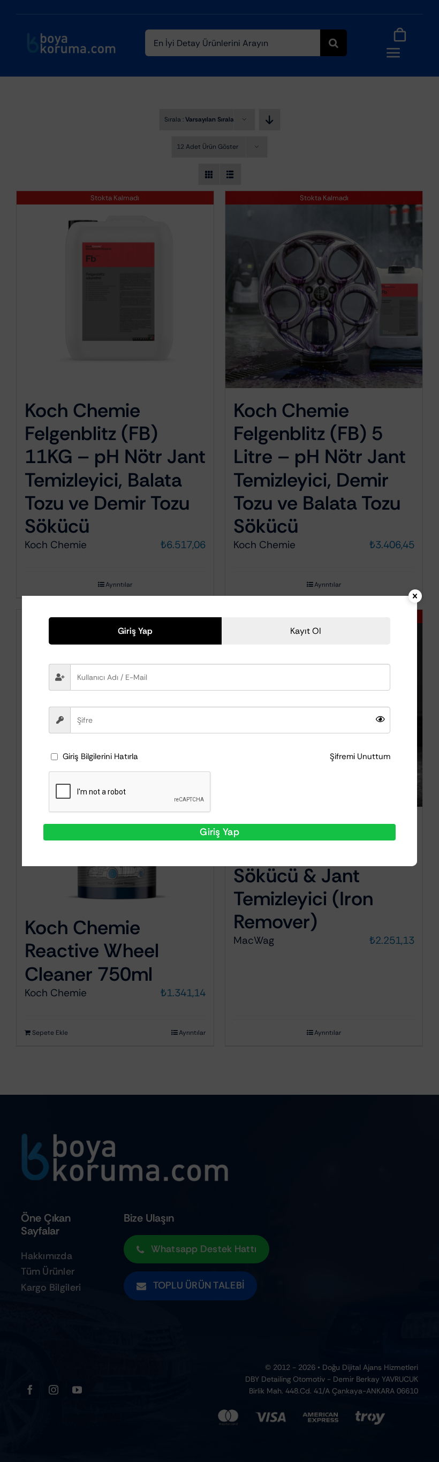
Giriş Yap (219, 831)
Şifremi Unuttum (360, 756)
